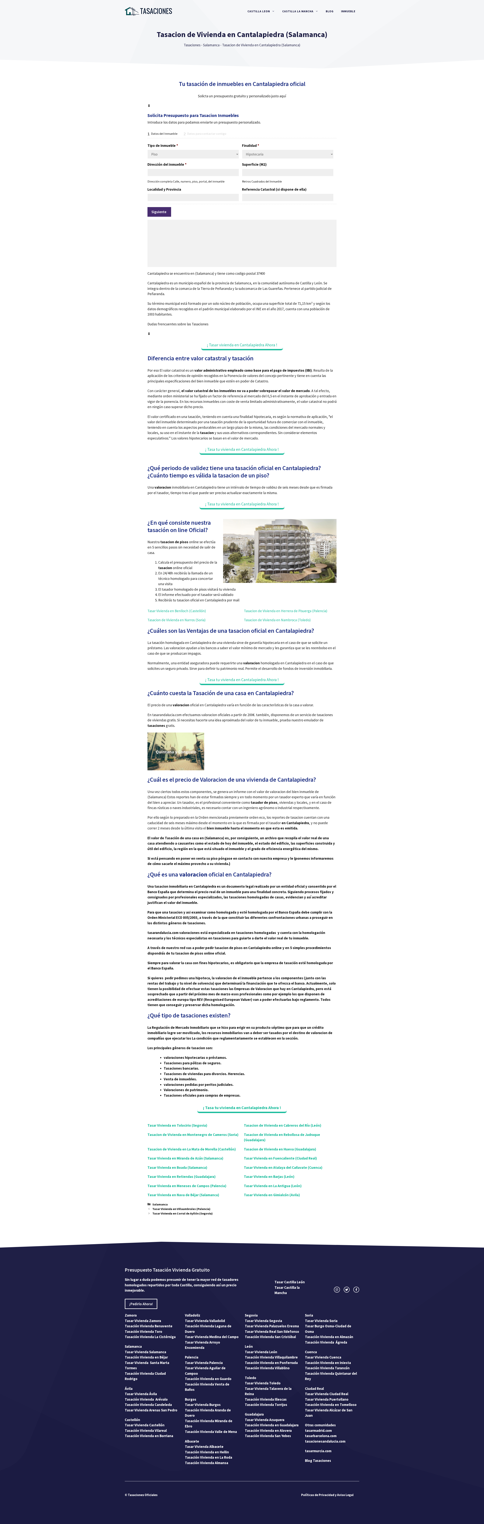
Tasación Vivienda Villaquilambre (271, 1357)
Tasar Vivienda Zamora (143, 1320)
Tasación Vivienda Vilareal (146, 1430)
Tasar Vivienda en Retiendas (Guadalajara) (181, 1176)
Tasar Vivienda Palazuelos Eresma (272, 1326)
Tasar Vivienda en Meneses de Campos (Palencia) (186, 1186)
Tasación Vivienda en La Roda (208, 1457)
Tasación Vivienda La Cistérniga (150, 1336)
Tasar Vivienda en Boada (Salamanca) (177, 1167)
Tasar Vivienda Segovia (264, 1320)
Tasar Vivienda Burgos (203, 1404)
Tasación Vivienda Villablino (267, 1368)
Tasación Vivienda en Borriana (149, 1435)
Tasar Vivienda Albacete (204, 1446)
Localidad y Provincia (164, 189)
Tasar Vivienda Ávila (141, 1394)
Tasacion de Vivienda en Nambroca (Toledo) (277, 620)
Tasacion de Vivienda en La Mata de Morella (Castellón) (191, 1149)
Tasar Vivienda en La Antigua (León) (273, 1186)
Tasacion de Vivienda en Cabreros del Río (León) (282, 1125)
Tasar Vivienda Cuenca (323, 1357)
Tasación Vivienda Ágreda (326, 1342)
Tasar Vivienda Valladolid (205, 1320)
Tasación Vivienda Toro (143, 1331)
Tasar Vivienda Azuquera (264, 1419)
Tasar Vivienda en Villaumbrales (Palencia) (181, 1209)
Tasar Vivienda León (261, 1352)
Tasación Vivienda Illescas (266, 1399)
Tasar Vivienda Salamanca (145, 1352)
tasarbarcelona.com (321, 1435)
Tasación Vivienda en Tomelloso (331, 1404)
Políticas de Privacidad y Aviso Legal (327, 1495)
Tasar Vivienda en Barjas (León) (269, 1176)
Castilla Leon (258, 11)
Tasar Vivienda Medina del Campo (212, 1336)
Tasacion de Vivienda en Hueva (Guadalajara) (280, 1149)
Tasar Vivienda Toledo (263, 1383)
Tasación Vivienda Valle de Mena (211, 1431)
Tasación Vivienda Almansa (206, 1463)
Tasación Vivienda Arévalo (146, 1399)
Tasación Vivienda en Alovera (268, 1430)
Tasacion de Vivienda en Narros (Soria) (176, 620)
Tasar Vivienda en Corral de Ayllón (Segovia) (182, 1213)
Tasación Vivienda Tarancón (327, 1368)
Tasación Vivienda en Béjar (146, 1357)
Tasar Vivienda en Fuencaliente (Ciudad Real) (280, 1158)
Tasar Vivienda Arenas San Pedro (151, 1410)
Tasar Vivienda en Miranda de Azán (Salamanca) (185, 1158)
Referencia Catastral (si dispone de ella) (274, 189)
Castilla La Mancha (297, 11)
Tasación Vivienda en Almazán (329, 1336)
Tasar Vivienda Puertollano (327, 1399)
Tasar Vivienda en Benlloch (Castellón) (176, 611)
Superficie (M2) (254, 164)
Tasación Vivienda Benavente (148, 1326)
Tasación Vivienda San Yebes (268, 1435)
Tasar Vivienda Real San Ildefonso (272, 1331)
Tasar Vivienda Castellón (144, 1425)
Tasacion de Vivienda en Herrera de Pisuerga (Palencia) (285, 611)
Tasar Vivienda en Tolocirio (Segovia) (177, 1125)
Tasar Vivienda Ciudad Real (326, 1394)
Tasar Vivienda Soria (321, 1320)
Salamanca (211, 45)
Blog (330, 11)
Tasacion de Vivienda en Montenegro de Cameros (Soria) (192, 1134)
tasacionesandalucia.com (325, 1441)
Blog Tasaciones (318, 1460)
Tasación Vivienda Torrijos (266, 1404)
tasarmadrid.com (318, 1430)
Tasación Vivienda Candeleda (148, 1404)
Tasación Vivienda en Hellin (207, 1452)
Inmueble (348, 11)
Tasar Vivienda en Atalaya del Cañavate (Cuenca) (283, 1167)
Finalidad (250, 145)
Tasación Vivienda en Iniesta (328, 1362)
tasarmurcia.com (318, 1451)
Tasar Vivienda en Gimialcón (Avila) (272, 1195)
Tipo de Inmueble (162, 145)
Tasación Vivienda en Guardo (208, 1378)
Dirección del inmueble (167, 164)
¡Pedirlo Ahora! (141, 1304)
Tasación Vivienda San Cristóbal (270, 1336)
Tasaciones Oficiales (142, 1495)
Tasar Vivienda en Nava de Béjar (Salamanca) (183, 1195)
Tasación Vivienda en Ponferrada (271, 1362)
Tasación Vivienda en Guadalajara (272, 1425)
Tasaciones (192, 45)
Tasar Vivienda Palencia (204, 1362)
